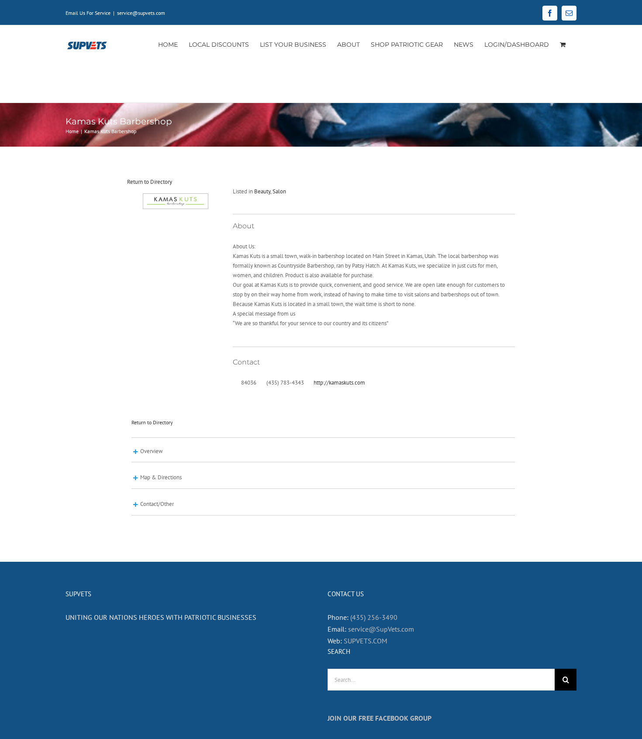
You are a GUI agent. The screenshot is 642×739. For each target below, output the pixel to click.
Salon (279, 191)
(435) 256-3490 (373, 617)
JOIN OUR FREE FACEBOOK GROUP (379, 718)
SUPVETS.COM (365, 640)
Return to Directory (149, 182)
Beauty (262, 191)
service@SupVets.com (381, 629)
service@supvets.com (141, 13)
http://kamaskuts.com (339, 382)
